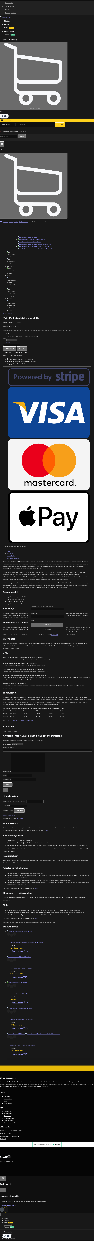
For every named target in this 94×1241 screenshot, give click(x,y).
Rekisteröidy (54, 635)
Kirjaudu (47, 625)
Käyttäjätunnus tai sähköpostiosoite (45, 606)
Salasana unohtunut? (47, 629)
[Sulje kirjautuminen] (3, 1178)
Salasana (37, 613)
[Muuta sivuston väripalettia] (4, 116)
